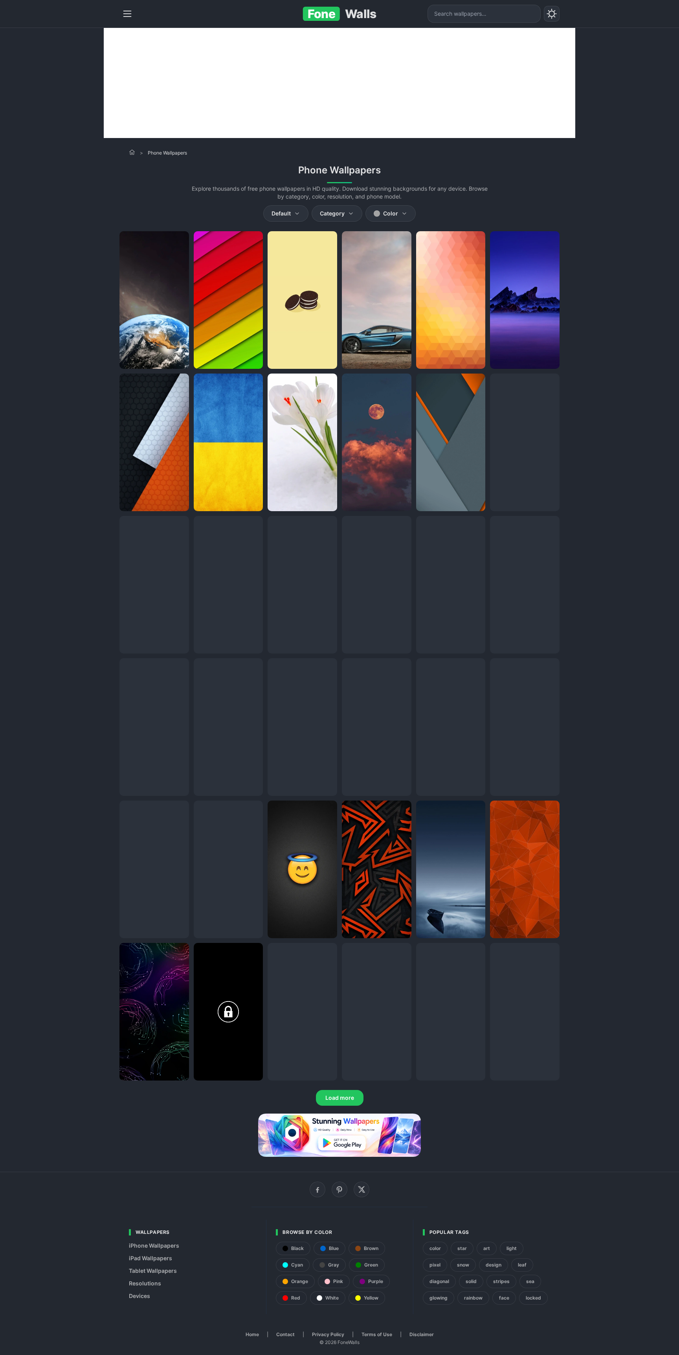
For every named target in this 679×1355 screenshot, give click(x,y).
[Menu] (127, 14)
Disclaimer (421, 1334)
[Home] (132, 152)
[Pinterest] (339, 1189)
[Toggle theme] (552, 14)
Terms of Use (377, 1334)
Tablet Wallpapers (153, 1270)
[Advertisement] (339, 83)
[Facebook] (317, 1189)
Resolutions (145, 1283)
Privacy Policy (328, 1334)
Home (252, 1334)
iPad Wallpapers (150, 1258)
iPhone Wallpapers (154, 1245)
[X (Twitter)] (361, 1189)
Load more (339, 1097)
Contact (285, 1334)
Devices (139, 1295)
